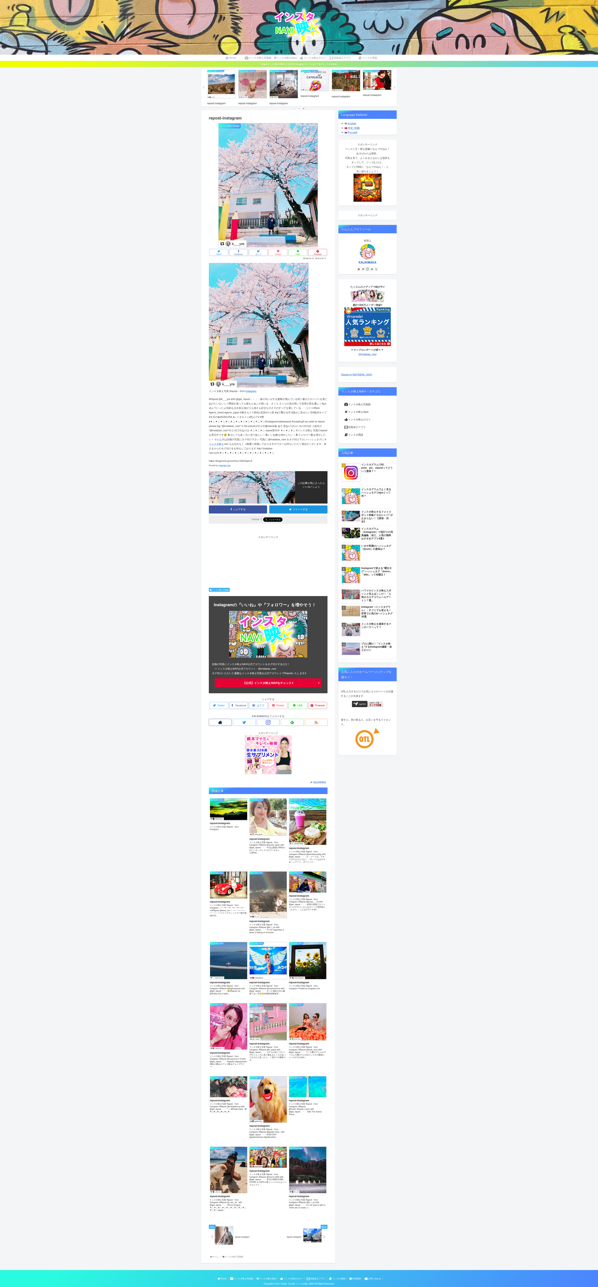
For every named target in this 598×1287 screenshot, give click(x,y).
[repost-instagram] (258, 386)
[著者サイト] (220, 722)
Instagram (250, 391)
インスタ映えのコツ (359, 419)
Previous (203, 87)
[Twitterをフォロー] (244, 722)
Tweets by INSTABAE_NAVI (356, 374)
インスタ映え (216, 444)
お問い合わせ (374, 1278)
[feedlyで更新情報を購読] (292, 722)
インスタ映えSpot (358, 412)
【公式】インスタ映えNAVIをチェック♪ (268, 683)
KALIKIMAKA (367, 262)
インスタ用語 (355, 434)
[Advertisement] (268, 561)
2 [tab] (299, 108)
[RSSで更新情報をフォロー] (316, 722)
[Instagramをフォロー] (268, 722)
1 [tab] (294, 108)
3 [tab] (303, 108)
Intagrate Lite (224, 465)
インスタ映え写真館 (220, 589)
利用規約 (356, 1278)
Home (224, 1278)
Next (394, 87)
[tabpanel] (221, 87)
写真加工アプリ (357, 427)
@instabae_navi (367, 354)
